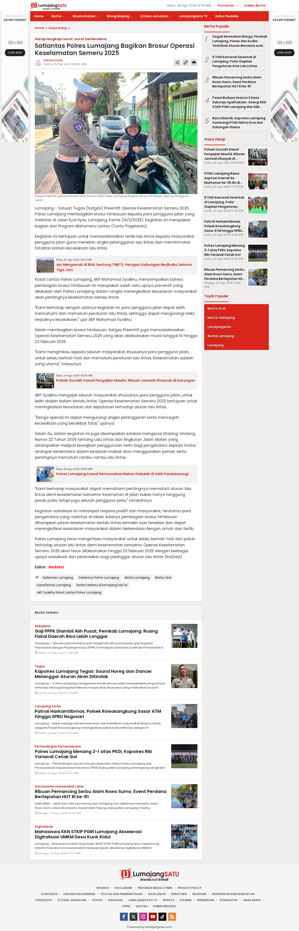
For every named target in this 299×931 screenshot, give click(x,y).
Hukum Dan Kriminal (79, 894)
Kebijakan (43, 626)
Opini (126, 906)
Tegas (40, 666)
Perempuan (205, 900)
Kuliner (186, 900)
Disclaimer (123, 888)
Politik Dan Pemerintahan (121, 894)
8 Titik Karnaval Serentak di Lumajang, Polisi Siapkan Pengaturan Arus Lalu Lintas (234, 61)
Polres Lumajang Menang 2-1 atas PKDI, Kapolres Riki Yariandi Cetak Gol (93, 754)
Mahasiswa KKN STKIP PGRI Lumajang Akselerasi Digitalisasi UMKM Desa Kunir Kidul (88, 834)
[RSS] (172, 917)
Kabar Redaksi (164, 906)
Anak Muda (252, 900)
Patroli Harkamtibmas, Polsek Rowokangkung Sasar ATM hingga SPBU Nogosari (98, 714)
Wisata (168, 900)
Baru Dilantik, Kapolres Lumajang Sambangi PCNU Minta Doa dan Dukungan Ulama (239, 123)
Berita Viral (163, 577)
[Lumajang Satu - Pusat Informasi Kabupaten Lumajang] (48, 5)
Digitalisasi (44, 826)
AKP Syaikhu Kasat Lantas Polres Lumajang (69, 592)
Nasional (115, 900)
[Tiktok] (162, 917)
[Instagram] (143, 917)
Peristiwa (179, 894)
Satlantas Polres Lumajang (99, 577)
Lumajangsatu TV (142, 900)
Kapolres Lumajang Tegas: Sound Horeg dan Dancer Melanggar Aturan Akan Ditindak (93, 674)
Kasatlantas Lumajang (54, 585)
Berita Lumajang (137, 577)
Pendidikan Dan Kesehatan (233, 894)
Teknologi (43, 900)
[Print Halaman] (193, 62)
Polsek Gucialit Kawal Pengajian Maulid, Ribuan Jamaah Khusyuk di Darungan (125, 380)
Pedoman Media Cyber (155, 888)
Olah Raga (49, 894)
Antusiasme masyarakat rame (59, 786)
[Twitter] (133, 917)
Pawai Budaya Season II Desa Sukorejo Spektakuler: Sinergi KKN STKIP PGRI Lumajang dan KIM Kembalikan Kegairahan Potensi (239, 102)
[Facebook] (124, 917)
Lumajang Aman (48, 706)
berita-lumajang (221, 317)
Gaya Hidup (157, 894)
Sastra (142, 906)
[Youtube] (153, 917)
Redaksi (103, 888)
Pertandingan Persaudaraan (58, 746)
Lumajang (215, 345)
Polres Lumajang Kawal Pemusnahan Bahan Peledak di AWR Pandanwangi (122, 473)
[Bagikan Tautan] (177, 62)
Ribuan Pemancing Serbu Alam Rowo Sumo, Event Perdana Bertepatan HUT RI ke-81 (100, 794)
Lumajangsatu (219, 327)
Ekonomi (199, 894)
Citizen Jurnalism (71, 900)
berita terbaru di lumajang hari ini (102, 585)
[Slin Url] (185, 62)
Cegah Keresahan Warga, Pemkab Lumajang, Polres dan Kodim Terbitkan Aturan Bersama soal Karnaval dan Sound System (239, 41)
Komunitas (229, 900)
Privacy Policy (190, 888)
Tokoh (97, 900)
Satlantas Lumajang (58, 577)
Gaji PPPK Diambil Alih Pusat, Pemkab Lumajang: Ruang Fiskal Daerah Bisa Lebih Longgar (96, 633)
